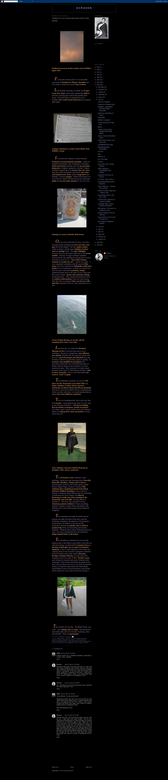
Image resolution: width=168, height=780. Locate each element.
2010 (98, 245)
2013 (98, 82)
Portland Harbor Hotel (59, 641)
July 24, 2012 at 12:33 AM (72, 664)
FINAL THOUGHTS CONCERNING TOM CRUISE (104, 170)
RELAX (100, 127)
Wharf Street (83, 642)
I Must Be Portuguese (104, 102)
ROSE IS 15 (101, 156)
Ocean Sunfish (81, 639)
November (101, 89)
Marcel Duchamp (62, 639)
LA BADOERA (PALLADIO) (105, 144)
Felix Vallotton (71, 638)
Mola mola (72, 639)
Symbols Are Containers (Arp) (106, 104)
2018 (98, 69)
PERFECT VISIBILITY (104, 120)
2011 (98, 242)
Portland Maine (73, 641)
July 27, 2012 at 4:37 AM (72, 715)
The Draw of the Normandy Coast (67, 642)
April (99, 231)
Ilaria (99, 154)
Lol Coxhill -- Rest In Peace (105, 179)
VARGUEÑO (101, 117)
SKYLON (100, 151)
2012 (98, 85)
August (100, 97)
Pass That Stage (102, 159)
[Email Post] (72, 636)
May (99, 229)
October (100, 92)
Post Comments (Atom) (66, 770)
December (101, 87)
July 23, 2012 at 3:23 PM (68, 653)
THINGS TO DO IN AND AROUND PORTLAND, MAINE (105, 131)
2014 (98, 79)
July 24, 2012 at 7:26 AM (68, 694)
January (100, 239)
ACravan (84, 7)
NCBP (58, 653)
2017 (98, 72)
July (99, 99)
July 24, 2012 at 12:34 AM (72, 683)
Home (72, 767)
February (101, 236)
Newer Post (55, 767)
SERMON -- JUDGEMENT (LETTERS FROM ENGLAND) (105, 108)
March (100, 234)
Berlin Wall (61, 638)
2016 (98, 74)
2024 (98, 67)
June (99, 226)
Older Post (89, 767)
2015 (98, 77)
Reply (58, 659)
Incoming (100, 161)
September (101, 94)
